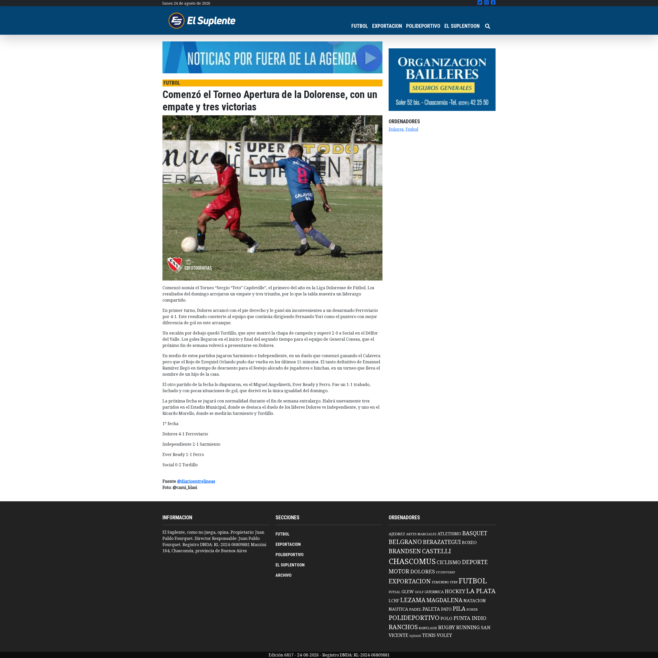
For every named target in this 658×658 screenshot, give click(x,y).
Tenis (429, 635)
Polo (446, 618)
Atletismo (449, 534)
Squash (415, 636)
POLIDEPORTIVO (423, 26)
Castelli (436, 551)
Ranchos (403, 627)
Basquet (474, 533)
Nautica (398, 609)
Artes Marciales (421, 534)
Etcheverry (445, 572)
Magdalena (444, 600)
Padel (415, 609)
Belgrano (405, 542)
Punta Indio (469, 618)
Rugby (446, 627)
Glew (407, 591)
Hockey (455, 591)
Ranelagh (428, 628)
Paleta (431, 609)
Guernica (434, 591)
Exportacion (410, 581)
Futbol (412, 129)
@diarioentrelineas (196, 481)
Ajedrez (397, 533)
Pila (459, 608)
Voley (444, 635)
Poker (472, 609)
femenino (440, 582)
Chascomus (412, 561)
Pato (446, 609)
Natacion (474, 600)
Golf (419, 592)
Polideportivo (414, 617)
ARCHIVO (283, 575)
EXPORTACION (387, 26)
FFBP (454, 582)
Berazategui (442, 542)
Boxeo (469, 542)
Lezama (412, 600)
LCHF (394, 600)
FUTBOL (359, 26)
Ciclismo (449, 562)
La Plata (481, 590)
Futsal (394, 592)
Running (468, 627)
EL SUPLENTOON (462, 26)
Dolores (396, 129)
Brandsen (405, 551)
